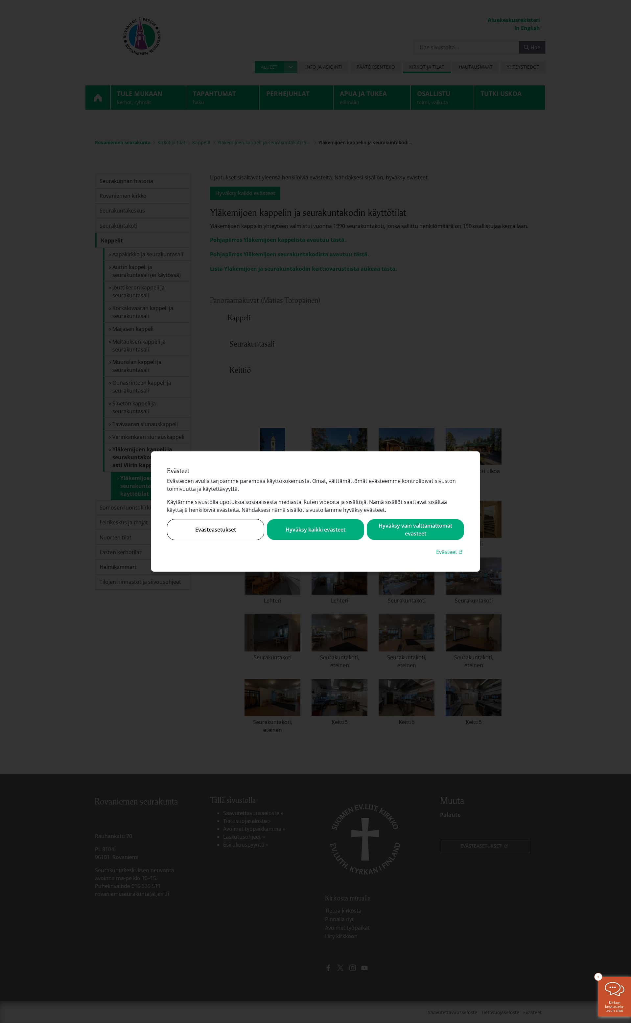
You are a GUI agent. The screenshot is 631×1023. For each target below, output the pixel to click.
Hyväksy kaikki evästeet (315, 529)
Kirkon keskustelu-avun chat (614, 1006)
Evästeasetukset (215, 529)
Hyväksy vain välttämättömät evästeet (415, 529)
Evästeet (450, 552)
